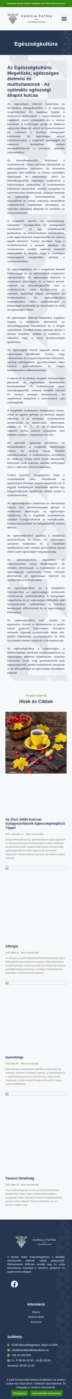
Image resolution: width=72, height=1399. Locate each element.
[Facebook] (14, 1284)
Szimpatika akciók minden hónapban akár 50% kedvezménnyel (36, 3)
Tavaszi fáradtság (19, 1178)
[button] (64, 19)
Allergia (11, 946)
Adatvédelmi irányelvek (46, 1393)
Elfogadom (19, 1393)
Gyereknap (14, 1057)
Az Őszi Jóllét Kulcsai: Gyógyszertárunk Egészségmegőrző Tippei (35, 824)
